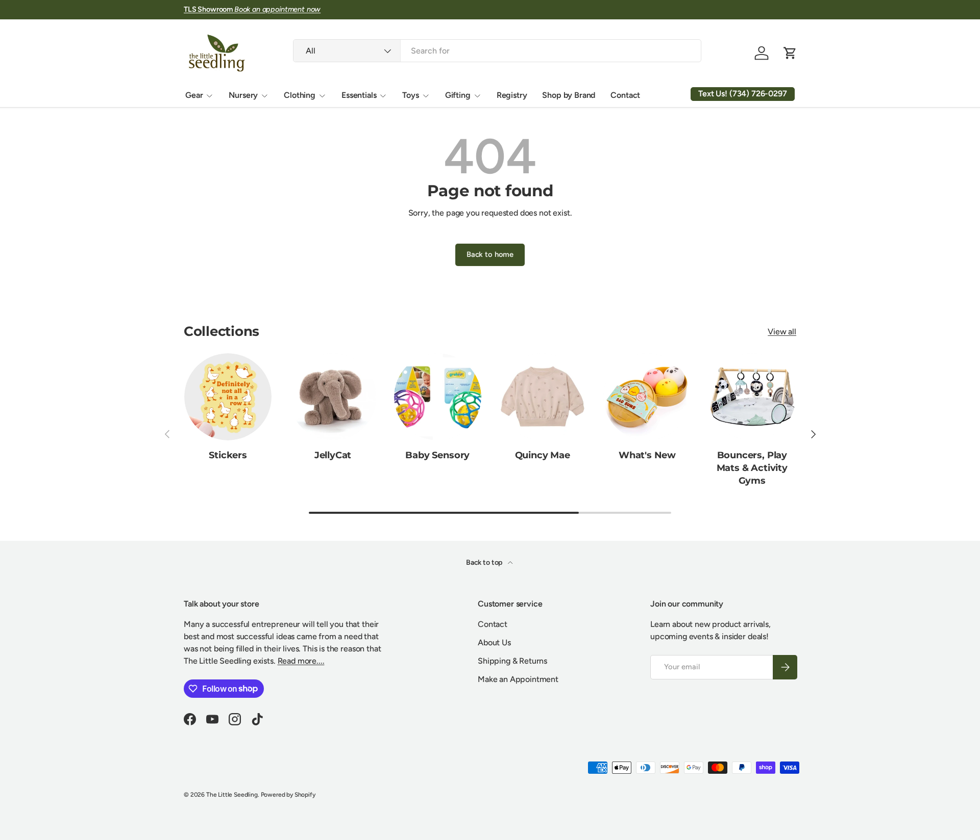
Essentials (358, 95)
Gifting (458, 95)
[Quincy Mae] (542, 396)
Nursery (243, 95)
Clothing (299, 95)
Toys (410, 95)
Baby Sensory (437, 455)
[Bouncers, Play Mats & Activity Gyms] (752, 396)
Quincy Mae (542, 455)
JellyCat (333, 455)
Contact (625, 95)
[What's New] (647, 396)
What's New (647, 455)
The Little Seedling (232, 794)
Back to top (485, 562)
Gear (194, 95)
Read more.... (301, 661)
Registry (512, 95)
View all (782, 331)
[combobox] (496, 51)
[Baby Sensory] (437, 396)
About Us (494, 642)
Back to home (490, 254)
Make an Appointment (518, 679)
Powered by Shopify (288, 794)
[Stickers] (228, 396)
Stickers (228, 455)
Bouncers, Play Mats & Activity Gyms (752, 468)
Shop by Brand (568, 95)
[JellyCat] (332, 396)
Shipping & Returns (512, 661)
